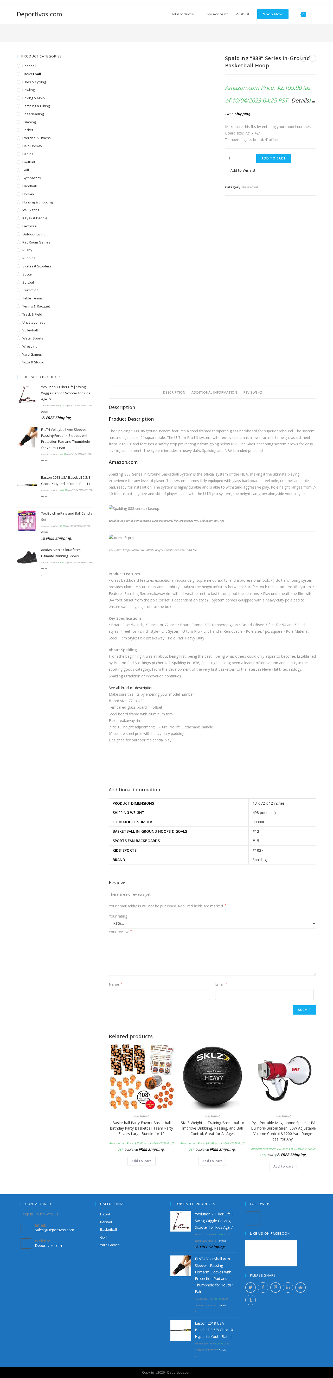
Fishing (27, 154)
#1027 (258, 850)
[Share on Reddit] (300, 1287)
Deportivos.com (39, 14)
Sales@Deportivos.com (54, 1229)
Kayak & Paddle (34, 218)
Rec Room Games (36, 242)
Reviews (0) (252, 392)
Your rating (118, 916)
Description (174, 392)
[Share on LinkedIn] (288, 1287)
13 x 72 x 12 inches (269, 803)
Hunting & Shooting (37, 202)
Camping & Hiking (36, 106)
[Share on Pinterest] (275, 1287)
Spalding (260, 859)
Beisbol (106, 1222)
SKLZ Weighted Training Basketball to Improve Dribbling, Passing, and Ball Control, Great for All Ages (212, 1128)
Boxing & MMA (33, 97)
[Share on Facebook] (263, 1287)
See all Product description (131, 687)
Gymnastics (31, 178)
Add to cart (273, 158)
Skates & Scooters (36, 266)
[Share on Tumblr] (250, 1300)
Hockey (28, 194)
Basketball (250, 187)
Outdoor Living (33, 234)
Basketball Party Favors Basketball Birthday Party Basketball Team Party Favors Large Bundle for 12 (141, 1128)
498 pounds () (264, 812)
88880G (259, 821)
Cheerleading (33, 114)
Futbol (105, 1214)
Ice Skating (30, 210)
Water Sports (32, 338)
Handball (29, 186)
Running (28, 258)
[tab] (174, 393)
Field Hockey (32, 146)
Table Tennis (32, 298)
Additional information (214, 392)
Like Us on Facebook (270, 1233)
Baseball (29, 65)
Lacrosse (29, 226)
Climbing (29, 122)
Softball (28, 282)
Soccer (27, 274)
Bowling (28, 89)
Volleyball (30, 330)
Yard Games (32, 354)
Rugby (27, 250)
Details (300, 100)
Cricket (27, 129)
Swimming (30, 290)
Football (28, 162)
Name (116, 984)
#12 (256, 831)
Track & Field (32, 314)
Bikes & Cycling (34, 82)
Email (221, 984)
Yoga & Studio (33, 362)
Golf (25, 170)
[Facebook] (253, 1219)
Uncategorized (34, 322)
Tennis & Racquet (36, 306)
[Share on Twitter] (250, 1287)
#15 (256, 840)
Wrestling (29, 346)
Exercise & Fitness (36, 138)
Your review (120, 931)
